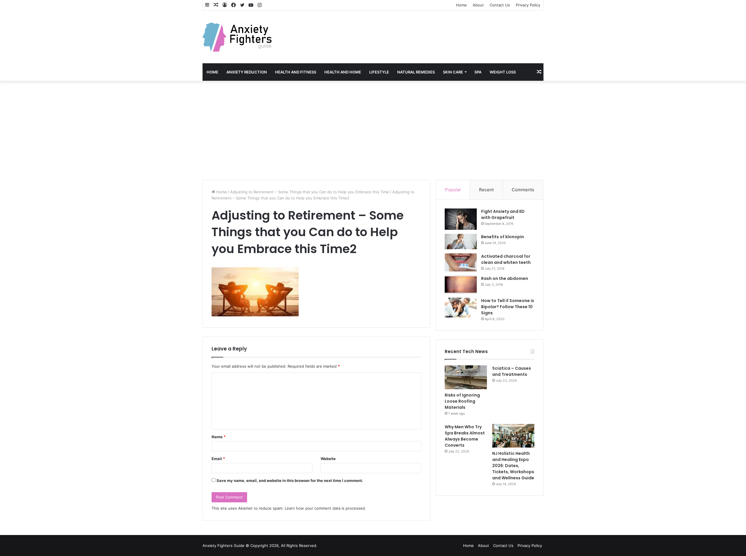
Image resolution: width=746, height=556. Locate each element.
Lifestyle (379, 72)
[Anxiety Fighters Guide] (237, 37)
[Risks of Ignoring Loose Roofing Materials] (466, 377)
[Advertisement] (373, 130)
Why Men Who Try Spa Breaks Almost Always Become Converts (465, 436)
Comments (523, 189)
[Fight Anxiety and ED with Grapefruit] (461, 219)
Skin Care (453, 72)
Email (218, 458)
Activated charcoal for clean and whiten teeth (506, 259)
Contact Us (500, 5)
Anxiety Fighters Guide (223, 545)
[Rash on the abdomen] (461, 285)
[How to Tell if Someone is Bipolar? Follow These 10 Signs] (461, 308)
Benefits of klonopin (502, 237)
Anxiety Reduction (246, 72)
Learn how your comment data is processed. (325, 508)
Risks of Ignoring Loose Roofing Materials (462, 401)
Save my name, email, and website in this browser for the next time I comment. (290, 480)
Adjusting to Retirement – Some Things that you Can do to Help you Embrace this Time (309, 192)
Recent (486, 189)
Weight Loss (503, 72)
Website (328, 458)
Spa (477, 72)
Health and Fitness (295, 72)
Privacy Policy (528, 5)
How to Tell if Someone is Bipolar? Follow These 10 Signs (507, 307)
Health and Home (342, 72)
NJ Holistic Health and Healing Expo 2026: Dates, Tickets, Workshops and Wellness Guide (513, 465)
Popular (453, 189)
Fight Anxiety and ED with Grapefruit (503, 214)
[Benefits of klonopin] (461, 241)
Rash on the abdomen (504, 278)
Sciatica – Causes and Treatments (511, 371)
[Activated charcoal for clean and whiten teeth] (461, 262)
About (478, 5)
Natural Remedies (416, 72)
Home (461, 5)
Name (219, 436)
